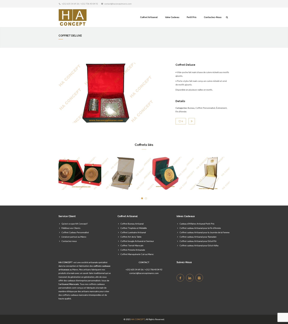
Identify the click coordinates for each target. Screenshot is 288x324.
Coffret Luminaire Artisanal (133, 232)
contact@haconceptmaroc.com (118, 4)
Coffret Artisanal (149, 17)
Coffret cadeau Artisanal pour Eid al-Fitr (198, 241)
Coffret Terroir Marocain (131, 245)
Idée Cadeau (172, 17)
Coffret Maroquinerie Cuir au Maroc (137, 254)
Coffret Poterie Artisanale (132, 250)
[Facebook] (180, 277)
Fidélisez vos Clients (71, 228)
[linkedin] (190, 277)
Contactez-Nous (212, 17)
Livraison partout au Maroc (74, 236)
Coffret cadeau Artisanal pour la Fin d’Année (200, 228)
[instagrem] (199, 277)
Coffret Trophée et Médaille (133, 228)
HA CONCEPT (138, 319)
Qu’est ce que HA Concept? (75, 223)
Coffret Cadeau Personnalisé (75, 232)
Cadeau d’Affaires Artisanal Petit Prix (197, 223)
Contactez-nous (69, 241)
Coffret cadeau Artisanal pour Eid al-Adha (199, 245)
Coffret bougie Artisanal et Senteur (137, 241)
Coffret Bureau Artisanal (132, 223)
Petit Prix (191, 17)
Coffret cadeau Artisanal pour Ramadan (198, 236)
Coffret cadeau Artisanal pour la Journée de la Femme (205, 232)
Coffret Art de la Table (130, 236)
